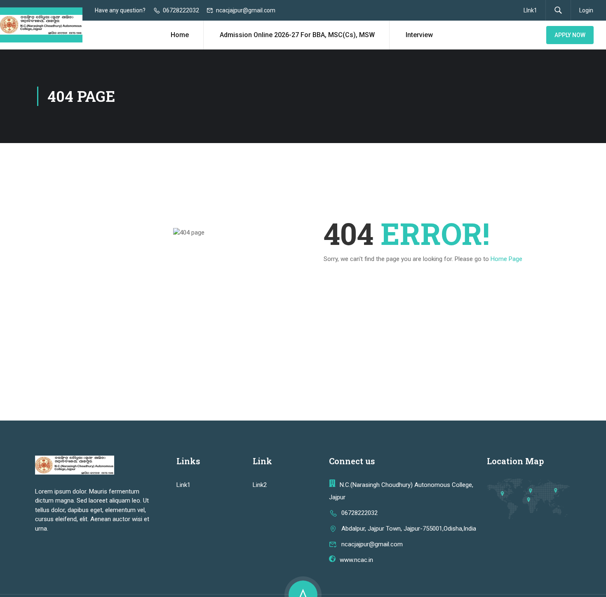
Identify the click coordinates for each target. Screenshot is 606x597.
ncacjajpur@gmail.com (245, 10)
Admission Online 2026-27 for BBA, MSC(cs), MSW (297, 35)
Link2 (260, 485)
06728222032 (181, 10)
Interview (419, 35)
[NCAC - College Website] (41, 24)
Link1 (183, 485)
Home (180, 35)
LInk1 (530, 10)
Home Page (506, 259)
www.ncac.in (356, 560)
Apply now (569, 35)
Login (586, 10)
